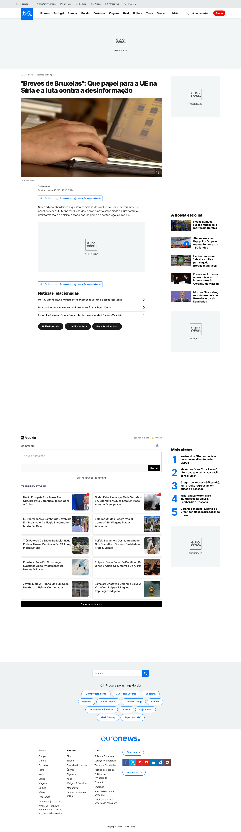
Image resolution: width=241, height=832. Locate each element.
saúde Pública (108, 701)
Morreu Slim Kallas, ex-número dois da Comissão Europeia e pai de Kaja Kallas (80, 299)
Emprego (99, 786)
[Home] (22, 74)
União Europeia (50, 326)
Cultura (137, 13)
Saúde (161, 13)
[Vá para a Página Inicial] (27, 14)
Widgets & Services (77, 783)
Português (23, 4)
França (155, 701)
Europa (72, 13)
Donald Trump (134, 701)
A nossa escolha (186, 215)
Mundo (85, 13)
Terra (149, 13)
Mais (97, 750)
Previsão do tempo (77, 765)
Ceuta (126, 709)
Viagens (114, 13)
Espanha (151, 693)
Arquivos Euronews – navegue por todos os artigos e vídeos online (50, 809)
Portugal (58, 13)
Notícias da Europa (45, 75)
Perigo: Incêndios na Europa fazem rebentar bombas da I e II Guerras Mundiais (80, 315)
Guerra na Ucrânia (126, 693)
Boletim (70, 760)
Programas (44, 796)
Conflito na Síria (78, 326)
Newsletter (133, 772)
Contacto (99, 782)
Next (126, 13)
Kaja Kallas (145, 709)
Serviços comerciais (105, 760)
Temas (42, 750)
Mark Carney (108, 717)
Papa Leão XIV (133, 717)
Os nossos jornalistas (50, 801)
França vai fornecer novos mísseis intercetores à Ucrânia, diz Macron (75, 307)
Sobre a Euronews (104, 756)
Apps (69, 778)
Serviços (71, 750)
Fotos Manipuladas (107, 326)
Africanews (72, 787)
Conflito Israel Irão (96, 693)
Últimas (45, 13)
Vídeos (42, 792)
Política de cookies (104, 769)
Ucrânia (86, 701)
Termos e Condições (105, 765)
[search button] (125, 4)
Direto (219, 13)
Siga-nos (71, 774)
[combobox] (142, 4)
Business (99, 13)
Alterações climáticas (102, 709)
